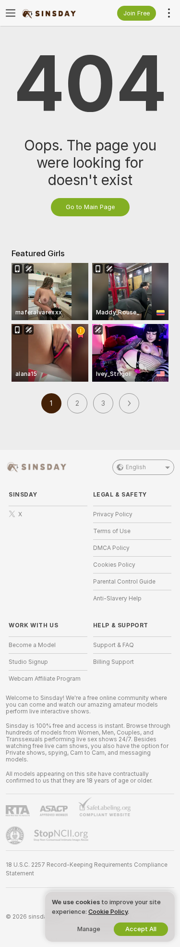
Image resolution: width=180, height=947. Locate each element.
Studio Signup (28, 662)
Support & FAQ (113, 645)
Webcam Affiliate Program (45, 678)
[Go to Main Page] (55, 13)
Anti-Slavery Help (117, 598)
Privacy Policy (112, 514)
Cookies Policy (114, 564)
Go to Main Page (90, 207)
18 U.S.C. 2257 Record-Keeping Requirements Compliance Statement (87, 869)
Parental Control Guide (124, 581)
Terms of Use (112, 531)
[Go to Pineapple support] (16, 835)
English (136, 467)
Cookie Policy (108, 911)
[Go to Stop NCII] (62, 835)
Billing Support (113, 662)
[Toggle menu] (10, 13)
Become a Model (32, 645)
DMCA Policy (111, 548)
